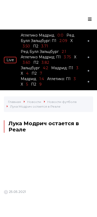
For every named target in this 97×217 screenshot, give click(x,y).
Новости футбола (62, 102)
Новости (34, 102)
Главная (14, 102)
